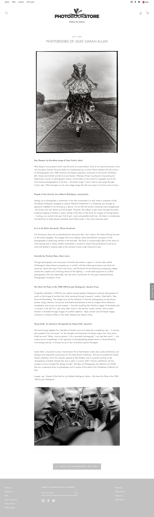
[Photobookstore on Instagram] (43, 500)
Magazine (118, 495)
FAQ (13, 2)
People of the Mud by (44, 194)
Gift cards (30, 2)
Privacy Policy (10, 503)
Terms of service (11, 499)
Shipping (118, 487)
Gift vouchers (120, 491)
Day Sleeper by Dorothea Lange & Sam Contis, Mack (58, 160)
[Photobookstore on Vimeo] (53, 500)
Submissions (119, 499)
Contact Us (9, 491)
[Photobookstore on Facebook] (48, 500)
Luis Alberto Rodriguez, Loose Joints (71, 194)
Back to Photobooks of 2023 (78, 466)
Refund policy (10, 507)
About (7, 2)
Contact (21, 2)
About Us (8, 487)
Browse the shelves (77, 22)
